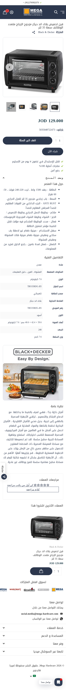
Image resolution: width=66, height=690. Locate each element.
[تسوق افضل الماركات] (57, 590)
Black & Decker (46, 32)
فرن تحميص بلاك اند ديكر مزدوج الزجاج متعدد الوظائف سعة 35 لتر (48, 555)
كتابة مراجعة (33, 489)
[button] (9, 67)
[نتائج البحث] (56, 12)
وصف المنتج (54, 177)
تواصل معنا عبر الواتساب (45, 619)
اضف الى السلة (27, 140)
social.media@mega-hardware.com (39, 613)
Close (33, 628)
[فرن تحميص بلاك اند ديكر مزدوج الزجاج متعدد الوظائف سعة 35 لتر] (46, 525)
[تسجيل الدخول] (11, 12)
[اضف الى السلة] (41, 571)
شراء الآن (53, 151)
